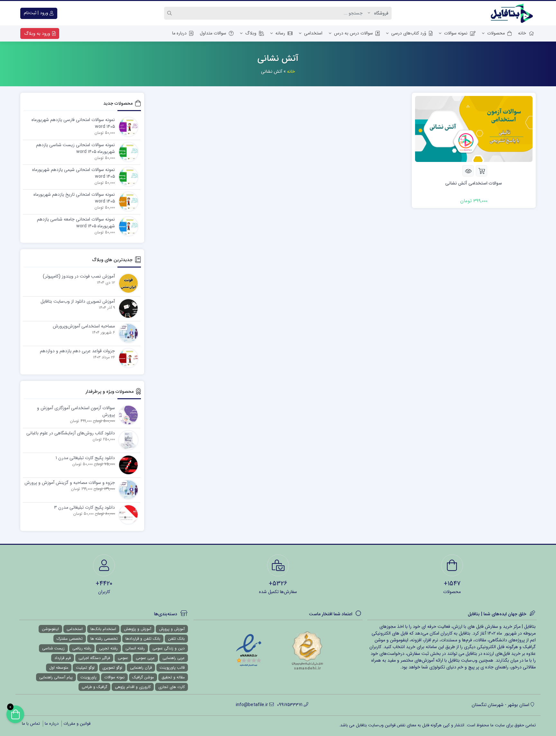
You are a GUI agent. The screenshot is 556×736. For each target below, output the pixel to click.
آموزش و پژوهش (137, 629)
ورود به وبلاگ (37, 33)
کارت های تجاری (171, 687)
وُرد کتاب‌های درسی (408, 33)
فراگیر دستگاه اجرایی (94, 658)
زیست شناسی (53, 648)
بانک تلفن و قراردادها (142, 639)
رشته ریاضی (81, 648)
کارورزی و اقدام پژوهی (133, 687)
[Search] (170, 13)
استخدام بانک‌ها (103, 629)
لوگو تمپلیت (85, 668)
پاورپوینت (88, 677)
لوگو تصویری (112, 668)
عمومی (123, 658)
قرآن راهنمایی (141, 668)
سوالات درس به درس (353, 33)
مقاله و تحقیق (173, 677)
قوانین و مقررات (76, 723)
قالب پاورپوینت (172, 668)
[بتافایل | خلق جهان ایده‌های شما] (513, 13)
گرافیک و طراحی (94, 687)
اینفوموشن (50, 629)
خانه (522, 33)
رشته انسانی (135, 648)
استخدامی (313, 33)
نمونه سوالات (456, 33)
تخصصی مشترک (70, 639)
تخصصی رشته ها (104, 639)
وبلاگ (250, 33)
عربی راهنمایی (173, 658)
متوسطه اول (58, 668)
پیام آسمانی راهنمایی (56, 677)
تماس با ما (31, 723)
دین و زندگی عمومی (169, 648)
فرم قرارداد (62, 658)
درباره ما (179, 33)
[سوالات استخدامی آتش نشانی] (474, 128)
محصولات (496, 33)
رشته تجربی (108, 648)
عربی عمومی (145, 658)
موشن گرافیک (143, 677)
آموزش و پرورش (172, 629)
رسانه (280, 33)
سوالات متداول (213, 33)
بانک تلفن (176, 639)
